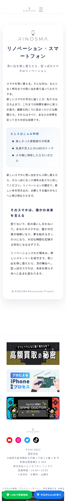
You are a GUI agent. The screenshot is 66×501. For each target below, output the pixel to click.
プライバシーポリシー (30, 488)
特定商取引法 (50, 488)
